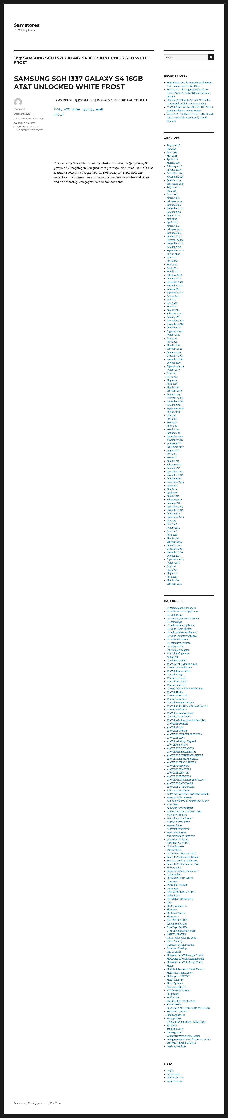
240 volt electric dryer (178, 822)
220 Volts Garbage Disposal (181, 741)
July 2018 (171, 415)
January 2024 (174, 233)
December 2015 (175, 506)
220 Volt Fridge (175, 674)
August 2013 (173, 562)
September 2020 (175, 331)
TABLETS (172, 1025)
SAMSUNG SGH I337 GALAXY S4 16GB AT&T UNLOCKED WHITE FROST (78, 82)
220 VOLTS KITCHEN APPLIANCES (185, 755)
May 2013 (172, 573)
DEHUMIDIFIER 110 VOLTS (181, 892)
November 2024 (175, 208)
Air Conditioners (175, 846)
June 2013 (172, 569)
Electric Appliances (177, 906)
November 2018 (175, 401)
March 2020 (173, 345)
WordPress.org (175, 1081)
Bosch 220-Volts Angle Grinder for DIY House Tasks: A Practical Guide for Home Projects (188, 93)
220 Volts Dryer (175, 727)
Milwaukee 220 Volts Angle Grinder (185, 955)
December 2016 (175, 471)
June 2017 (172, 454)
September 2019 (175, 366)
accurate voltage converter (181, 836)
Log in (170, 1070)
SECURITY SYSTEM (177, 1011)
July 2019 (171, 373)
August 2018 (173, 412)
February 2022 (174, 275)
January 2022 (174, 278)
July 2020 (172, 338)
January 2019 (174, 394)
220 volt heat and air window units (185, 688)
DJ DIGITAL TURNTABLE (180, 899)
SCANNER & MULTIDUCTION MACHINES (188, 1008)
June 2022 (172, 261)
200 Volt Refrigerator (178, 653)
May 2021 (172, 306)
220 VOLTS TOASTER (178, 790)
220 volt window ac (177, 709)
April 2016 (172, 492)
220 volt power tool (177, 695)
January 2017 (173, 468)
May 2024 (172, 219)
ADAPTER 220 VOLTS (178, 843)
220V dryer (172, 804)
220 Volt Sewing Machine (180, 702)
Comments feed (175, 1077)
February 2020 (174, 348)
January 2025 (174, 205)
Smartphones (174, 1018)
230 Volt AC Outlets (177, 815)
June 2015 (172, 524)
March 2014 (173, 538)
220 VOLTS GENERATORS (180, 748)
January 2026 (174, 169)
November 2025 (175, 176)
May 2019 (172, 380)
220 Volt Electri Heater (179, 671)
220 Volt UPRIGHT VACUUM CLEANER (187, 706)
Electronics (173, 916)
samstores (19, 109)
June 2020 (172, 341)
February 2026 (174, 166)
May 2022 (172, 264)
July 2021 (171, 299)
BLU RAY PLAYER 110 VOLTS (181, 853)
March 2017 (173, 461)
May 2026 (172, 155)
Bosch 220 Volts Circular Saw (182, 860)
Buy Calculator (174, 867)
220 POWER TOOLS (177, 660)
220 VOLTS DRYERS (177, 730)
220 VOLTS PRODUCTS (179, 776)
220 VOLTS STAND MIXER (180, 786)
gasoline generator (177, 923)
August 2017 (173, 450)
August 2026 (173, 145)
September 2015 (175, 517)
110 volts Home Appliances (181, 625)
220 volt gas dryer (176, 678)
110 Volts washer (175, 646)
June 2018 (172, 419)
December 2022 (175, 240)
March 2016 (173, 496)
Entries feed (173, 1074)
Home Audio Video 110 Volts (181, 937)
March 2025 (173, 197)
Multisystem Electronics (180, 972)
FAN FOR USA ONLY (177, 920)
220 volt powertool (177, 699)
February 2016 (174, 499)
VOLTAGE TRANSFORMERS (181, 1043)
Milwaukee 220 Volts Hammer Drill (185, 958)
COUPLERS (172, 888)
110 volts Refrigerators (178, 643)
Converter (172, 881)
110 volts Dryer (174, 622)
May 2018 (172, 422)
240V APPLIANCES (176, 832)
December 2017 (175, 436)
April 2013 (172, 576)
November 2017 (175, 440)
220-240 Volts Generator (180, 797)
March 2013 (173, 580)
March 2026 (173, 162)
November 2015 (175, 510)
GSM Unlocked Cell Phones (28, 118)
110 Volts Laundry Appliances (182, 636)
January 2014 (173, 545)
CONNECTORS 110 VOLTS (180, 878)
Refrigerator (173, 997)
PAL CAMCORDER (176, 986)
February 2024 (174, 229)
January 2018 (173, 433)
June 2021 (172, 303)
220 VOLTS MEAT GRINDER (181, 762)
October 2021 (174, 289)
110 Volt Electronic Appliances (182, 611)
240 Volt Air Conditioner (179, 818)
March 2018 (173, 429)
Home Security (174, 941)
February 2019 (174, 390)
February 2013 (174, 583)
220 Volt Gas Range (177, 681)
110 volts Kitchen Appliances (182, 632)
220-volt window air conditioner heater (188, 801)
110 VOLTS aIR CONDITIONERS (183, 618)
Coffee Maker (174, 874)
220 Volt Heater (175, 692)
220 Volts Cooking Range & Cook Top (186, 720)
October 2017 (174, 443)
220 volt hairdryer (176, 685)
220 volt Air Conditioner (179, 667)
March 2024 (173, 226)
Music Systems (175, 983)
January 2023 (174, 236)
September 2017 (175, 447)
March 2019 (173, 387)
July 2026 (172, 148)
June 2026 (172, 152)
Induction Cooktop (177, 948)
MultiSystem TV (175, 979)
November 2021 (175, 285)
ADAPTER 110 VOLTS (178, 839)
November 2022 (175, 243)
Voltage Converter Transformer (183, 1036)
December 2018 (175, 398)
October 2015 (174, 513)
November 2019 (175, 359)
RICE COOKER (174, 1004)
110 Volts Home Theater (179, 629)
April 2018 (172, 426)
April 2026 (172, 159)
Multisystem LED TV (177, 976)
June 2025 (172, 194)
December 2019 (175, 355)
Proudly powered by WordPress (44, 1103)
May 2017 (172, 457)
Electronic (172, 909)
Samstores (27, 25)
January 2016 (174, 503)
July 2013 (171, 566)
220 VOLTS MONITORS (179, 769)
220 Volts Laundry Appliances (182, 758)
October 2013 (173, 555)
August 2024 (173, 215)
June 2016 (172, 485)
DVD (169, 902)
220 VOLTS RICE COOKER (180, 783)
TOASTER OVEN (175, 1029)
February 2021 (174, 313)
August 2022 (173, 254)
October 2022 (174, 247)
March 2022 (173, 271)
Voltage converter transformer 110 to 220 (188, 1039)
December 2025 (175, 173)
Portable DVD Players (178, 990)
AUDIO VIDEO (174, 850)
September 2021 (175, 292)
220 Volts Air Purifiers (178, 716)
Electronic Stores (176, 913)
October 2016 (174, 478)
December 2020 (175, 320)
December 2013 (175, 548)
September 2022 (175, 250)
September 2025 (175, 183)
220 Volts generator (177, 744)
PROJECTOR (173, 994)
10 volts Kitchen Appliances (181, 608)
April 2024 (172, 222)
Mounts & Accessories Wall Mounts (185, 969)
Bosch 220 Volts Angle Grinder (183, 857)
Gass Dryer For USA (177, 927)
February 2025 (174, 201)
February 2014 (174, 541)
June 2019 (172, 376)
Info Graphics (174, 951)
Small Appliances (176, 1015)
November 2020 (175, 324)
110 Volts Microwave (177, 639)
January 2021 (173, 317)
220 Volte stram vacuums (180, 713)
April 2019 (172, 383)
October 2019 (174, 362)
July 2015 (171, 520)
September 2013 (175, 559)
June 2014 (172, 531)
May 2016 (172, 489)
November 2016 (175, 475)
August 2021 (173, 296)
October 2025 (174, 180)
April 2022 (172, 268)
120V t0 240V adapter (178, 650)
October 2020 (174, 327)
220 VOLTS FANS (176, 737)
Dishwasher (173, 895)
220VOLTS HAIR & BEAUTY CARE (184, 811)
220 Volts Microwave (178, 765)
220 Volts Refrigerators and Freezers (186, 779)
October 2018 (174, 405)
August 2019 (173, 369)
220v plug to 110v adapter (180, 808)
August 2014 (173, 527)
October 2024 (174, 212)
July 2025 (172, 190)
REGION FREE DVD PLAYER (181, 1001)
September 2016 (175, 482)
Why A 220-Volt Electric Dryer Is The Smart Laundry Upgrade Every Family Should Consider (190, 118)
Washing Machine (176, 1046)
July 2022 (172, 257)
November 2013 (175, 552)
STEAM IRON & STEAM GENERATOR (186, 1022)
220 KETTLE (173, 657)
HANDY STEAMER (176, 934)
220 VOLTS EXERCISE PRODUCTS (184, 734)
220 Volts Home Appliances (181, 751)
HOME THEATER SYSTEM (180, 944)
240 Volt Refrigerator (178, 829)
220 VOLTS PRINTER (178, 772)
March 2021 (173, 310)
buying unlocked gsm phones (182, 871)
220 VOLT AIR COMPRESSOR (182, 664)
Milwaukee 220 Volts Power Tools (184, 962)
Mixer (170, 965)
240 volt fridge (174, 825)
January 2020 (174, 352)
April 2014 (172, 534)
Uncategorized (174, 1032)
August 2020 (173, 334)
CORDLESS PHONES (177, 885)
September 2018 (175, 408)
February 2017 (174, 464)
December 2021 (175, 282)
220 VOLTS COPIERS (177, 723)
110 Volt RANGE (175, 615)
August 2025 (173, 187)
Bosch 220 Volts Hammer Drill (183, 864)
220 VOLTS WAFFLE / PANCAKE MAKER (188, 794)
